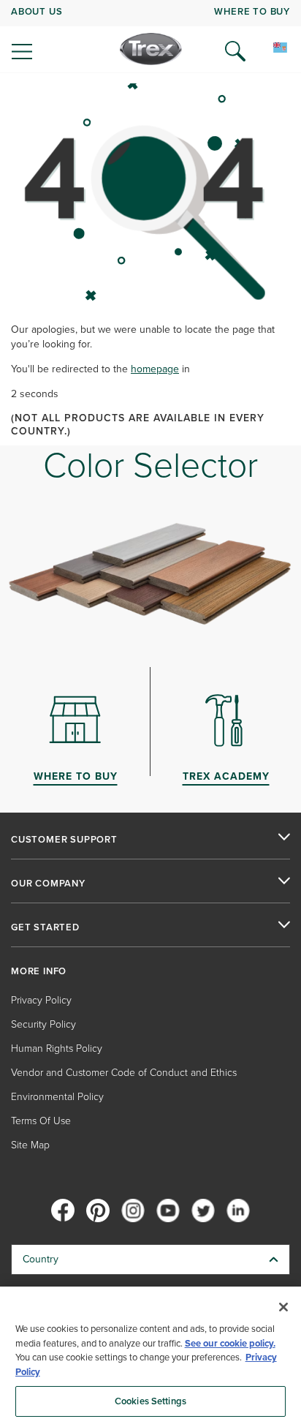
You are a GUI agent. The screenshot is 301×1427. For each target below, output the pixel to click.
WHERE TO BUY (252, 11)
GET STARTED (45, 927)
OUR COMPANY (48, 883)
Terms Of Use (41, 1121)
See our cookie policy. (230, 1343)
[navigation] (150, 36)
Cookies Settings (150, 1401)
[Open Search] (235, 51)
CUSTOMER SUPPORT (64, 839)
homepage (155, 369)
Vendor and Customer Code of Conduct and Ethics (124, 1072)
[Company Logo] (151, 49)
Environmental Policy (57, 1096)
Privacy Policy (41, 1000)
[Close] (283, 1307)
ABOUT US (36, 11)
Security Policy (43, 1024)
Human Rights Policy (56, 1048)
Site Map (30, 1145)
